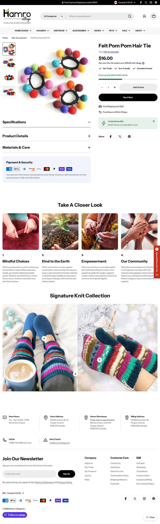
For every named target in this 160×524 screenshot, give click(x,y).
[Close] (154, 121)
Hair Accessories (19, 38)
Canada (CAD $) (125, 2)
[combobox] (87, 16)
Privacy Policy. (65, 482)
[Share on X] (120, 136)
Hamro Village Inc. (17, 509)
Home (5, 38)
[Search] (130, 16)
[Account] (144, 16)
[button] (157, 262)
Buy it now (128, 97)
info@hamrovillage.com (60, 443)
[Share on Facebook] (110, 136)
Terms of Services (44, 482)
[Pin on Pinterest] (129, 136)
